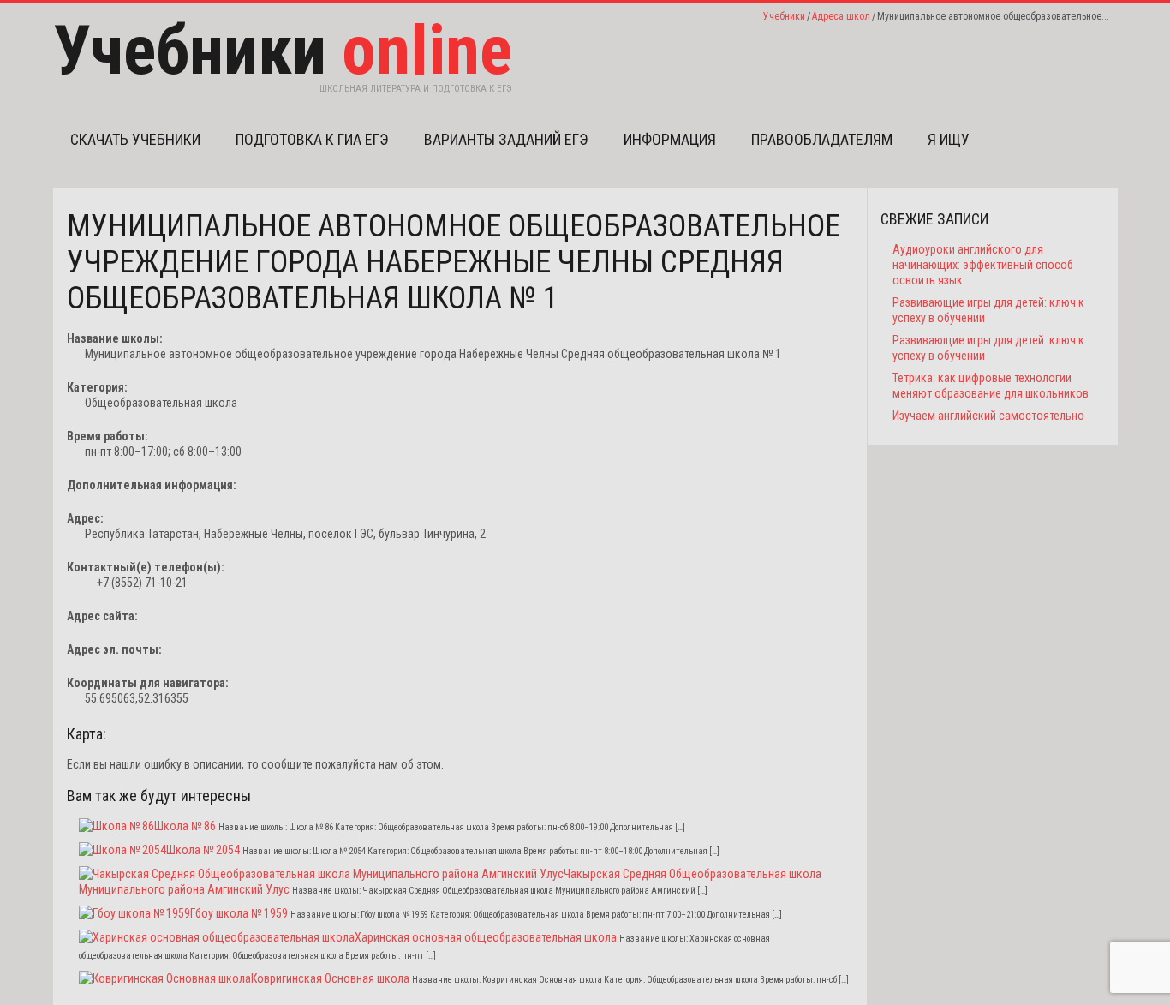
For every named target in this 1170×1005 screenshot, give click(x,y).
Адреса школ (841, 16)
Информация (670, 139)
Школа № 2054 (203, 850)
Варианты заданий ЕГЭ (506, 139)
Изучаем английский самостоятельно (988, 415)
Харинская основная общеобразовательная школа (486, 937)
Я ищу (949, 139)
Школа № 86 (185, 826)
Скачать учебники (135, 139)
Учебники (784, 16)
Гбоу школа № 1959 (239, 913)
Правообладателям (821, 139)
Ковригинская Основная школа (330, 978)
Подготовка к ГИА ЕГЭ (312, 139)
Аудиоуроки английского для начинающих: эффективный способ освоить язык (982, 264)
